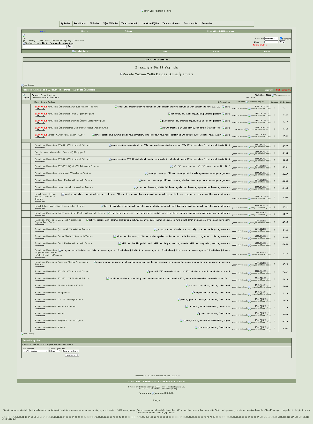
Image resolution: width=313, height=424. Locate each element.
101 (265, 417)
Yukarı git (181, 381)
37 (105, 417)
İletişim (131, 381)
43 (126, 417)
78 (208, 417)
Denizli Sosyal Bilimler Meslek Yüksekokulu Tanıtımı (45, 196)
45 (129, 417)
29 (79, 417)
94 (249, 417)
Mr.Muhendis (37, 97)
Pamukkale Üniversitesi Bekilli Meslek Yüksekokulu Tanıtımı (63, 243)
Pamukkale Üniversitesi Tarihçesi (50, 327)
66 (193, 417)
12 (26, 417)
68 (199, 417)
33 (90, 417)
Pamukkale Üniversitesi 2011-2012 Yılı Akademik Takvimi (62, 278)
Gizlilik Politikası (149, 381)
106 (284, 417)
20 (52, 417)
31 (85, 417)
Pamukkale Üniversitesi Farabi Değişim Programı (70, 114)
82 (220, 417)
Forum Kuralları (47, 95)
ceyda (242, 129)
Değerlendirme (224, 102)
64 (173, 417)
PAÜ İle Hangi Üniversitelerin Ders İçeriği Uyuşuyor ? (60, 152)
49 (158, 417)
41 (120, 417)
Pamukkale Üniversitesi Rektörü (50, 313)
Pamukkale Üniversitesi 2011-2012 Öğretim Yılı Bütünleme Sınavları (67, 166)
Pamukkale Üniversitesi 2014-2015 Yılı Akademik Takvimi (62, 145)
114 (6, 419)
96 (255, 417)
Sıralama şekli (28, 349)
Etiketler (128, 31)
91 (240, 417)
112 (307, 417)
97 (258, 417)
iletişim (298, 410)
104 (276, 417)
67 (29, 417)
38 (108, 417)
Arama (267, 51)
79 (211, 417)
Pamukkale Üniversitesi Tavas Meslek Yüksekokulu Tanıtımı (63, 180)
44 (132, 417)
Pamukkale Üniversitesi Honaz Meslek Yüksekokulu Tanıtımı (64, 187)
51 (152, 417)
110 (288, 417)
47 (137, 417)
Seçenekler (269, 90)
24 (64, 417)
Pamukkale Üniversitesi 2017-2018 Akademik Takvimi (72, 107)
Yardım (164, 51)
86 (225, 417)
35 (99, 417)
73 (155, 417)
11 (23, 417)
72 (96, 417)
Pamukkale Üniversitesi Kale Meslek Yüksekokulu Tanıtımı (63, 173)
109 (300, 417)
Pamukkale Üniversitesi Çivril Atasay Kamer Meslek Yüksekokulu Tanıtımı (70, 213)
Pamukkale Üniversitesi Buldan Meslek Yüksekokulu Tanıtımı (64, 236)
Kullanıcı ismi (259, 38)
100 (261, 417)
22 (58, 417)
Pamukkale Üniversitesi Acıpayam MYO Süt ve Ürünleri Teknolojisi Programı (48, 252)
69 (196, 417)
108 (296, 417)
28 (76, 417)
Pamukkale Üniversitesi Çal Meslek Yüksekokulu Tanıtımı (62, 229)
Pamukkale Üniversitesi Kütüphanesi (52, 292)
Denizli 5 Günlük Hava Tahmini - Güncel (66, 135)
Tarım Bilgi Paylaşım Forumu (38, 41)
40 (114, 417)
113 (3, 419)
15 (38, 417)
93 (246, 417)
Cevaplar (274, 102)
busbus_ (38, 154)
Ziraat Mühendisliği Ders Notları (220, 31)
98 (228, 417)
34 (93, 417)
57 (181, 417)
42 (123, 417)
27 (73, 417)
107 (292, 417)
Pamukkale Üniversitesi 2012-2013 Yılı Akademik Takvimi (62, 271)
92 (243, 417)
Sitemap (84, 31)
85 (223, 417)
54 (167, 417)
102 (269, 417)
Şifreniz (257, 42)
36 (102, 417)
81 (214, 417)
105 (280, 417)
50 (143, 417)
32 (88, 417)
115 (10, 419)
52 (161, 417)
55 (176, 417)
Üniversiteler (57, 41)
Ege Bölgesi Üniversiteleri (74, 41)
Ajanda (216, 51)
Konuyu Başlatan (48, 102)
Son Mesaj (241, 102)
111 (304, 417)
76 (202, 417)
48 (146, 417)
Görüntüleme (285, 102)
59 (190, 417)
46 (134, 417)
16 (41, 417)
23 (61, 417)
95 (252, 417)
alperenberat (242, 287)
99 (117, 417)
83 (217, 417)
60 (184, 417)
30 (82, 417)
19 (49, 417)
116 (14, 419)
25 (67, 417)
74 (149, 417)
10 (20, 417)
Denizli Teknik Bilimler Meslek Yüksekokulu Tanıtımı (60, 206)
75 (205, 417)
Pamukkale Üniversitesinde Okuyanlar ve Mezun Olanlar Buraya (77, 128)
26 (70, 417)
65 (170, 417)
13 (32, 417)
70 (140, 417)
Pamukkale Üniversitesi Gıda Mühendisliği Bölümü (59, 299)
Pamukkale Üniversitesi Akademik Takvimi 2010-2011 (60, 285)
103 (272, 417)
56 (178, 417)
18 (46, 417)
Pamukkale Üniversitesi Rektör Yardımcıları (55, 306)
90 (237, 417)
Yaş (63, 349)
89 (234, 417)
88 (231, 417)
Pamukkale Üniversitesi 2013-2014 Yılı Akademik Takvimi (62, 159)
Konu (36, 102)
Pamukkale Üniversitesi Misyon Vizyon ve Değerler (59, 320)
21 (55, 417)
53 (164, 417)
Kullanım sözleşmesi (166, 381)
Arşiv (138, 381)
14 (35, 417)
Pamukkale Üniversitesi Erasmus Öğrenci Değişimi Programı (76, 121)
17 (44, 417)
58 (187, 417)
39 (111, 417)
